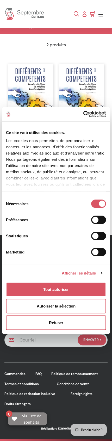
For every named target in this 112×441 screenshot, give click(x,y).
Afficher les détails (79, 273)
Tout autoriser (56, 289)
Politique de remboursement (74, 374)
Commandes (15, 374)
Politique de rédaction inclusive (29, 394)
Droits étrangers (17, 404)
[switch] (98, 220)
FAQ (38, 374)
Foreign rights (81, 394)
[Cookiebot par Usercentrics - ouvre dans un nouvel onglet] (83, 114)
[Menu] (102, 14)
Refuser (56, 322)
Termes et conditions (21, 384)
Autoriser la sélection (56, 306)
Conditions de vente (73, 384)
